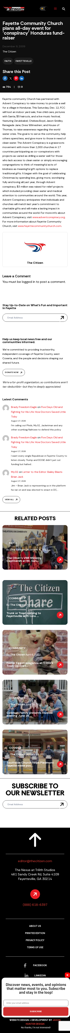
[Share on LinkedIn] (21, 78)
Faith (8, 61)
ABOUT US (35, 926)
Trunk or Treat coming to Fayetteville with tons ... (24, 614)
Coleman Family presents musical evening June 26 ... (30, 714)
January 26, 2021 (36, 754)
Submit (62, 318)
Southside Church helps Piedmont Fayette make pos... (30, 764)
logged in (28, 282)
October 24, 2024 (37, 604)
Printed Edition (35, 933)
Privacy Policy (35, 940)
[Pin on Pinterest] (16, 78)
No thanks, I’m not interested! (36, 1027)
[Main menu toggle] (55, 8)
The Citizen (9, 51)
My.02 (14, 472)
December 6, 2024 (37, 549)
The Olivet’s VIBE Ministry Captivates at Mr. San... (24, 559)
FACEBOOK (40, 965)
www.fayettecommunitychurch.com (39, 226)
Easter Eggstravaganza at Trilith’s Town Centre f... (30, 664)
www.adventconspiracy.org (48, 217)
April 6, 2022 (33, 654)
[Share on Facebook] (5, 78)
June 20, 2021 (34, 704)
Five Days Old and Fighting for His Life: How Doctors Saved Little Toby (38, 411)
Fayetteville (24, 61)
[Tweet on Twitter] (11, 78)
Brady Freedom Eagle (24, 407)
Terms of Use (35, 947)
